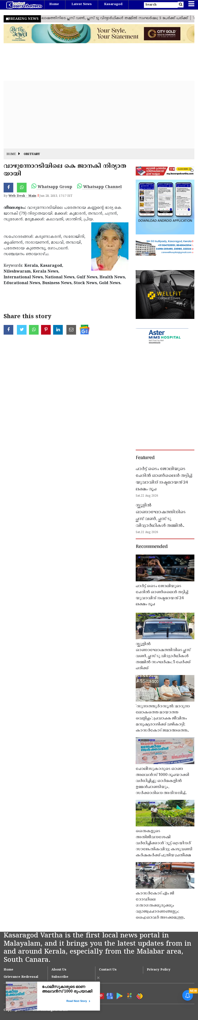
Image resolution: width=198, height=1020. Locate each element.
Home (54, 4)
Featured (145, 458)
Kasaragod (113, 4)
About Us (58, 970)
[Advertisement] (99, 114)
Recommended (152, 547)
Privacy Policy (158, 970)
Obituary (32, 154)
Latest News (81, 4)
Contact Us (108, 970)
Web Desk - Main (22, 196)
